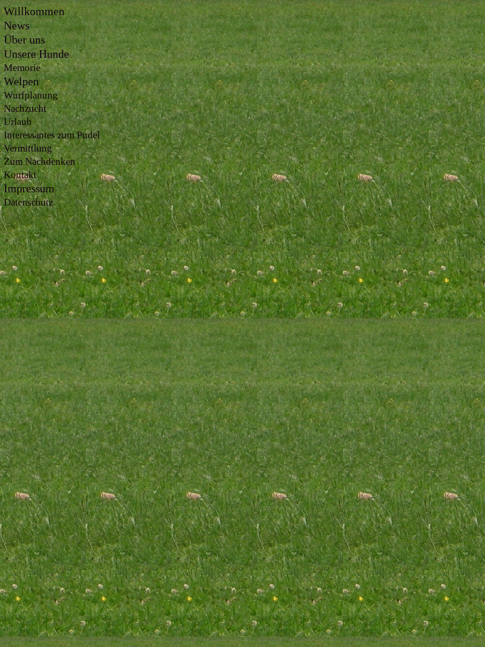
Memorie (22, 67)
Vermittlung (28, 148)
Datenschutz (28, 202)
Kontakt (20, 174)
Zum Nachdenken (39, 161)
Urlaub (18, 121)
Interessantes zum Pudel (52, 135)
